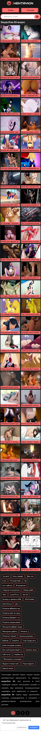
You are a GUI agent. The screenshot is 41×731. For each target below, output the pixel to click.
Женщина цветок (9, 631)
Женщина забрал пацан (12, 627)
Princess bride (15, 581)
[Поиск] (37, 17)
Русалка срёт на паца (11, 613)
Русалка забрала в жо (11, 608)
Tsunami (5, 576)
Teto (4, 595)
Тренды (10, 10)
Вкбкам (5, 641)
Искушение (21, 585)
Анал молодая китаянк (11, 645)
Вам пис (30, 576)
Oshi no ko (6, 654)
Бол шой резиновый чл (12, 650)
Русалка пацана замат (11, 622)
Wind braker (30, 599)
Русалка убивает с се (11, 618)
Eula (4, 581)
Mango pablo (28, 590)
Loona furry (14, 595)
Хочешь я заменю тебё (11, 599)
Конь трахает (18, 576)
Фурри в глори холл (10, 664)
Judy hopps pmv (29, 641)
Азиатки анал (31, 650)
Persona (24, 631)
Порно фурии (28, 664)
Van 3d (25, 595)
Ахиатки (15, 641)
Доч (17, 604)
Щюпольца (7, 604)
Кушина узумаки (26, 636)
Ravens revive (7, 668)
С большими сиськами (12, 659)
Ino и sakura (7, 585)
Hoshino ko (18, 654)
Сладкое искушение (11, 590)
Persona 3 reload (9, 636)
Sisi (25, 581)
